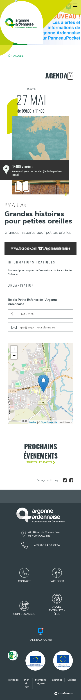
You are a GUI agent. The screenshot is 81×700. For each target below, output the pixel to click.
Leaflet (32, 422)
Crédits (72, 680)
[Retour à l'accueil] (21, 22)
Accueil (18, 55)
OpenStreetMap (49, 422)
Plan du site (26, 683)
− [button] (14, 356)
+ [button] (14, 349)
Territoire (13, 680)
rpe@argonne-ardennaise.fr (39, 327)
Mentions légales (40, 681)
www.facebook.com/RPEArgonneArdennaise (40, 248)
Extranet (57, 680)
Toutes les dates (39, 462)
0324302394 (26, 314)
